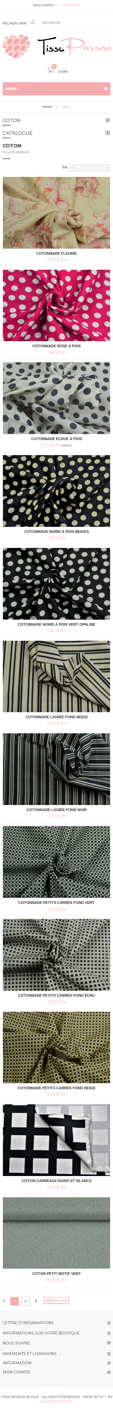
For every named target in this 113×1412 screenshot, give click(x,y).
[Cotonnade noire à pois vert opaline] (56, 584)
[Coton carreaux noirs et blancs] (56, 1140)
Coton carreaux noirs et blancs (56, 1181)
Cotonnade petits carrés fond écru (56, 995)
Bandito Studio (57, 1402)
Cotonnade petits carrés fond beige (56, 1088)
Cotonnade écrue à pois (56, 439)
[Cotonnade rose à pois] (56, 305)
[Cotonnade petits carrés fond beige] (56, 1047)
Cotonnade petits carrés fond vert (56, 902)
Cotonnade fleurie (56, 253)
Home (47, 107)
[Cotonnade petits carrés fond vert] (56, 862)
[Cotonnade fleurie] (56, 213)
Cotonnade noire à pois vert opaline (56, 624)
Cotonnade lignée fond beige (56, 717)
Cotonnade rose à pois (56, 346)
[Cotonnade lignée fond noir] (56, 769)
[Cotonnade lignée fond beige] (56, 676)
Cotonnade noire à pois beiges (56, 531)
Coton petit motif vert (56, 1273)
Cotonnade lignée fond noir (57, 810)
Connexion (71, 5)
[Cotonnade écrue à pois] (56, 398)
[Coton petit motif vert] (56, 1233)
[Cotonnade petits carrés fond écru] (56, 955)
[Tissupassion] (56, 47)
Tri (64, 167)
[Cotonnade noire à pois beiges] (56, 491)
